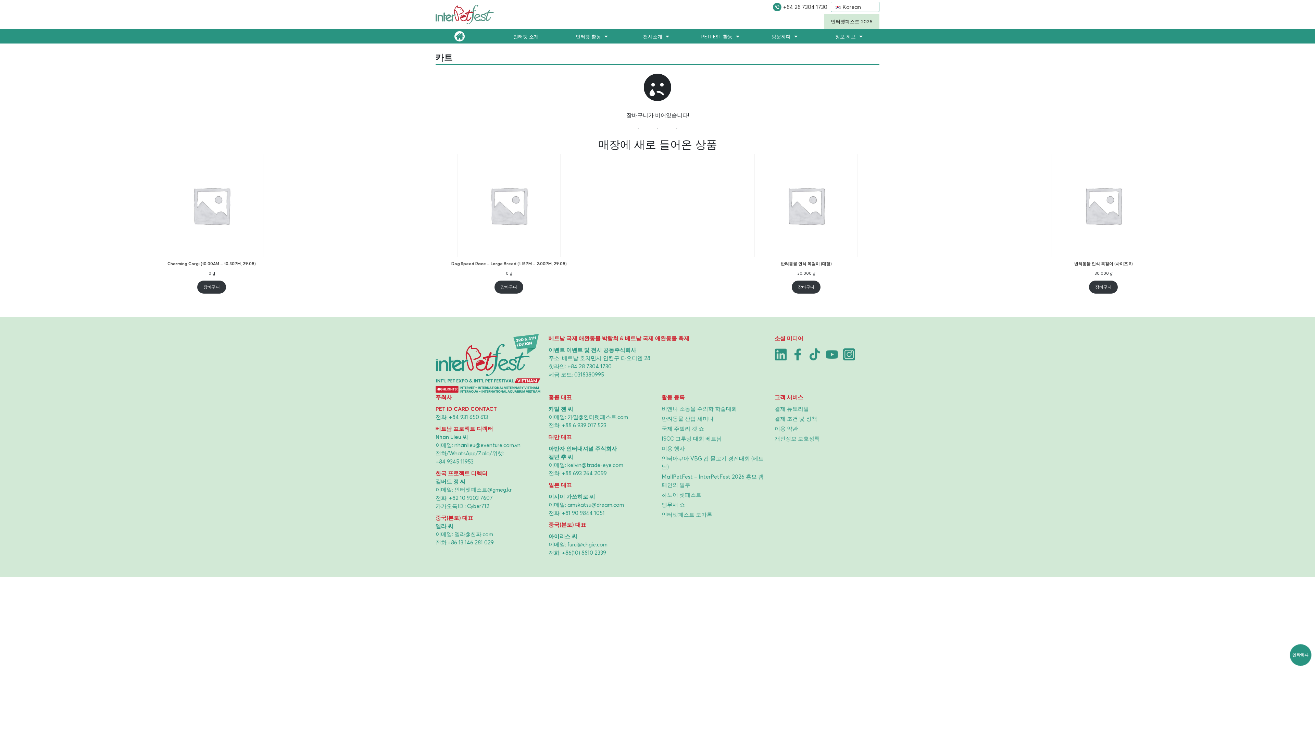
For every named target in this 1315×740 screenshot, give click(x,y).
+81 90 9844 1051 (583, 512)
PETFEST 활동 (716, 36)
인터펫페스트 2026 (852, 21)
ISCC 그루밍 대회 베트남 (692, 438)
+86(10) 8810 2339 (584, 552)
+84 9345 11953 (455, 461)
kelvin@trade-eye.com (595, 464)
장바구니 (211, 286)
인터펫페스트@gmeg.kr (483, 489)
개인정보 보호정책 (797, 438)
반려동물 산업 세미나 (688, 418)
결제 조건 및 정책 (796, 418)
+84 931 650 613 (468, 417)
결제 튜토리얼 (792, 408)
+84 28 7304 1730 (805, 6)
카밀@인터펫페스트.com (597, 417)
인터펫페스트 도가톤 (687, 514)
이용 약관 (786, 428)
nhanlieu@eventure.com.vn (487, 445)
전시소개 (652, 36)
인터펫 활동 (588, 36)
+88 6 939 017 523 (584, 425)
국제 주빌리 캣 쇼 (683, 428)
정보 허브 (845, 36)
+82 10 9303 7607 (471, 497)
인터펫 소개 (526, 36)
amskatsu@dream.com (595, 504)
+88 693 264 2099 (584, 473)
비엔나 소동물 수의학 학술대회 (699, 408)
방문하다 (781, 36)
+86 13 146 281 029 (471, 542)
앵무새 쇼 (673, 504)
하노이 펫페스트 (681, 494)
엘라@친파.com (473, 534)
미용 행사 (673, 448)
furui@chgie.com (587, 544)
